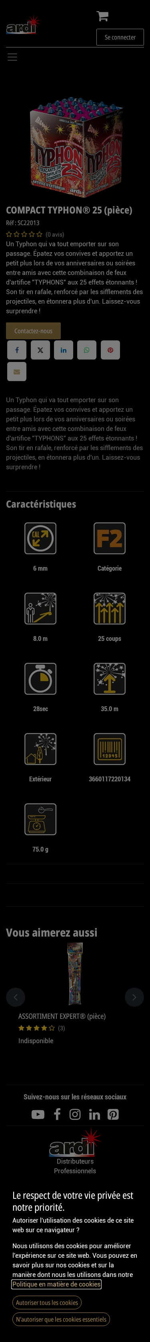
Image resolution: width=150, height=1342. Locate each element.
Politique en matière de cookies (56, 1284)
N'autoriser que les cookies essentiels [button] (61, 1319)
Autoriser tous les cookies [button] (47, 1302)
